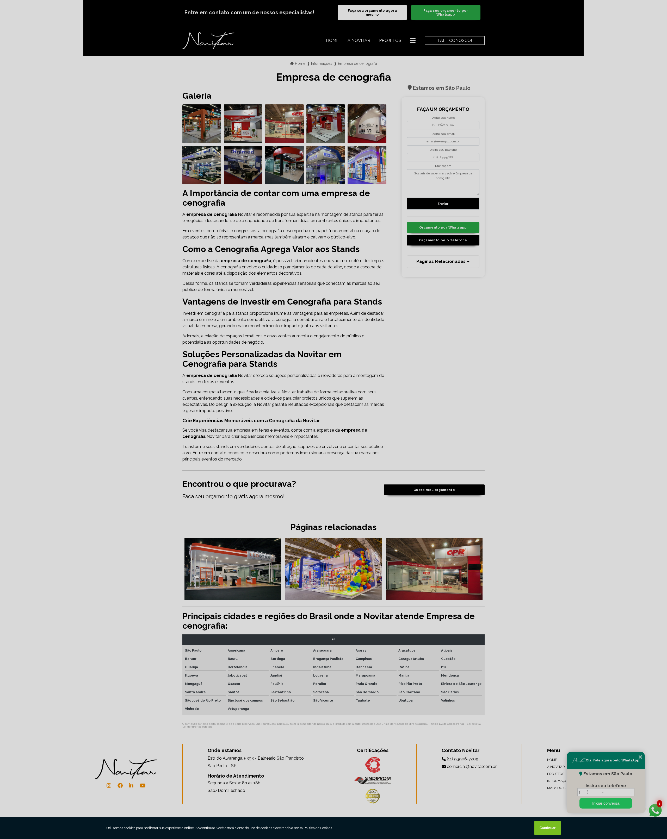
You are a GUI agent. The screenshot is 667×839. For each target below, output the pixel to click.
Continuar (547, 828)
